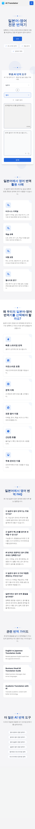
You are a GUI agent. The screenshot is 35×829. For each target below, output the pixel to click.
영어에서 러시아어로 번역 (17, 752)
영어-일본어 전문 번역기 (17, 742)
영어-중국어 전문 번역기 (17, 732)
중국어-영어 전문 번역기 (17, 737)
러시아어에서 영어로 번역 (17, 757)
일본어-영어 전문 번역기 (17, 747)
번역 (17, 39)
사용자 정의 (18, 100)
